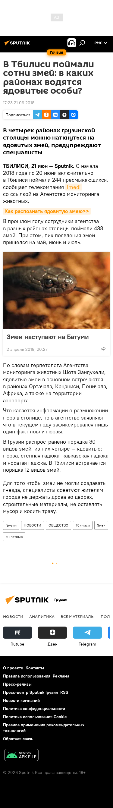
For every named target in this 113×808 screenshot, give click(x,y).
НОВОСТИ (32, 525)
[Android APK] (21, 755)
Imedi (74, 187)
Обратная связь (18, 738)
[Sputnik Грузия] (18, 45)
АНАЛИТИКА (42, 616)
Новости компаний (21, 700)
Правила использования (26, 676)
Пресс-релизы (17, 684)
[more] (103, 349)
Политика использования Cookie (35, 716)
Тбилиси (83, 525)
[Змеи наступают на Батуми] (56, 290)
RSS (64, 692)
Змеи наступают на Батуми (48, 337)
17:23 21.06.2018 (18, 102)
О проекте (13, 668)
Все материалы (78, 616)
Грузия (11, 525)
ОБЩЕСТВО (58, 525)
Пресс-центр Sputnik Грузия (30, 692)
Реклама (61, 676)
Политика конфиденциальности (34, 708)
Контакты (35, 668)
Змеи (101, 525)
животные (14, 536)
